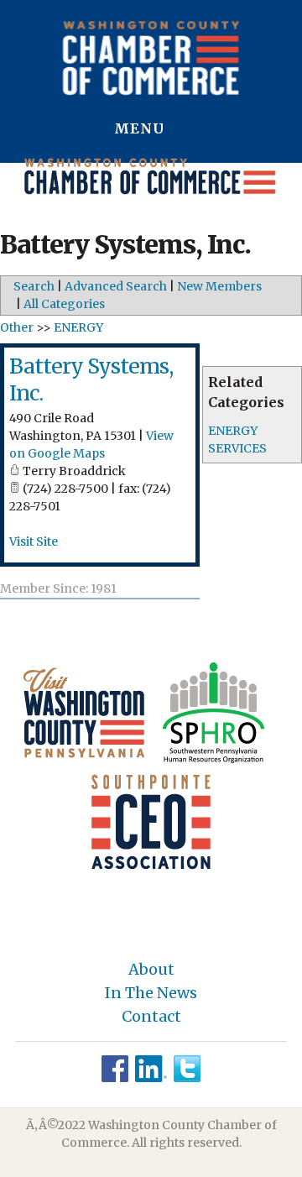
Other (17, 327)
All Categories (64, 303)
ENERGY (233, 430)
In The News (151, 993)
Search (34, 286)
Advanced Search (116, 286)
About (151, 969)
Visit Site (33, 541)
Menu (141, 128)
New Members (219, 286)
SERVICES (237, 448)
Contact (151, 1016)
